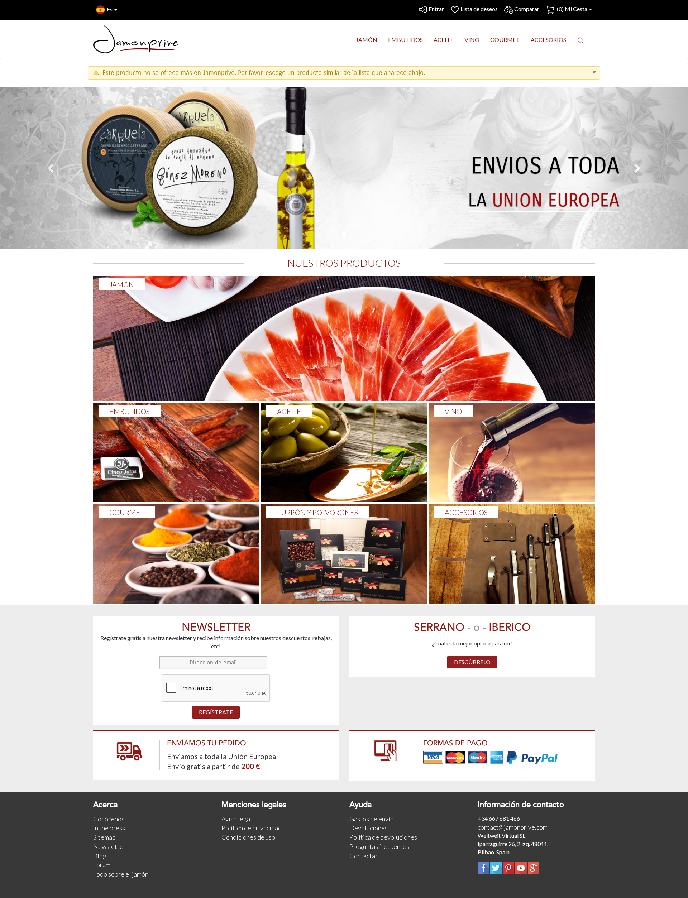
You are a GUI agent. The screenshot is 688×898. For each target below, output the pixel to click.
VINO (453, 411)
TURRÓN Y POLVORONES (317, 512)
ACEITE (289, 411)
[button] (580, 40)
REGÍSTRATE (216, 712)
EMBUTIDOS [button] (405, 39)
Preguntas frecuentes (379, 846)
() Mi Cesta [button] (572, 8)
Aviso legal (236, 819)
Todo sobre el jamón (120, 874)
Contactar (363, 856)
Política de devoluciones (383, 837)
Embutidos (129, 411)
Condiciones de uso (248, 837)
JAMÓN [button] (366, 39)
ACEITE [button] (444, 39)
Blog (99, 856)
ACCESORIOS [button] (548, 39)
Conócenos (108, 819)
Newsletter (109, 846)
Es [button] (110, 9)
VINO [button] (471, 39)
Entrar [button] (436, 8)
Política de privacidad (251, 828)
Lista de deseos (479, 8)
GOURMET (126, 512)
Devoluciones (368, 828)
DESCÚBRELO (472, 661)
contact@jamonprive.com (513, 827)
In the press (109, 828)
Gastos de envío (371, 819)
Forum (101, 865)
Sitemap (104, 837)
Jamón (121, 284)
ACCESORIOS (466, 512)
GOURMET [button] (505, 39)
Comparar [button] (526, 8)
